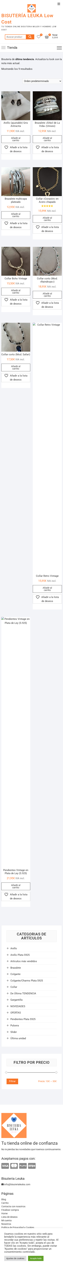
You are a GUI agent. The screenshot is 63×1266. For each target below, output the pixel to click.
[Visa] (5, 1166)
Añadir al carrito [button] (15, 139)
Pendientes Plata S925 (22, 1019)
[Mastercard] (14, 1166)
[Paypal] (23, 1166)
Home (4, 1213)
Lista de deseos (9, 1217)
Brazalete (15, 967)
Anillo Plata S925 (20, 954)
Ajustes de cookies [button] (15, 1258)
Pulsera (14, 1025)
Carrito (5, 1203)
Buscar (30, 36)
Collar (13, 986)
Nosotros (6, 1224)
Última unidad (18, 1038)
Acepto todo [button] (35, 1258)
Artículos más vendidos (23, 961)
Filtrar (12, 1081)
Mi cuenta (6, 1220)
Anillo (13, 948)
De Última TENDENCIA (23, 993)
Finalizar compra (10, 1210)
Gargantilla (16, 999)
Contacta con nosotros (13, 1206)
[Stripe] (32, 1166)
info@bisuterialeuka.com (17, 1184)
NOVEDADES (17, 1006)
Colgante (15, 974)
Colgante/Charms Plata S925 (26, 980)
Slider (13, 1032)
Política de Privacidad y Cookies (17, 1227)
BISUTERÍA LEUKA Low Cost (27, 19)
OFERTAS (15, 1012)
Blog (3, 1199)
